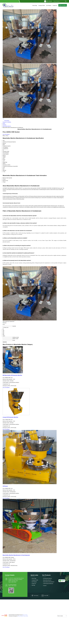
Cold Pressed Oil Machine (48, 583)
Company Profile (41, 5)
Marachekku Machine (7, 126)
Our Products (48, 5)
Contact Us (55, 5)
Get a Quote (63, 5)
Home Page (34, 5)
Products (4, 124)
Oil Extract (5, 486)
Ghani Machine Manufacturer (48, 581)
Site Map (33, 585)
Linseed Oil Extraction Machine (10, 417)
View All (44, 585)
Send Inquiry (6, 120)
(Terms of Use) (25, 614)
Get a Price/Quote (6, 134)
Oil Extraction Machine (47, 578)
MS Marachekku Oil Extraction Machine (12, 375)
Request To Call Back (7, 122)
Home (4, 123)
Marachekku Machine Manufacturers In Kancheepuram (16, 555)
